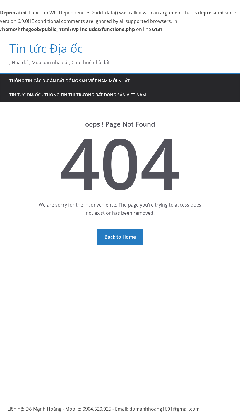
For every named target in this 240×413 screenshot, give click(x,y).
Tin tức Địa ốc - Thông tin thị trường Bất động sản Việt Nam (77, 95)
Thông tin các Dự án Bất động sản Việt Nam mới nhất (69, 80)
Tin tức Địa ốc (46, 48)
